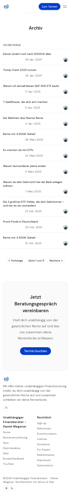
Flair (51, 482)
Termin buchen (35, 351)
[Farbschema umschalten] (9, 488)
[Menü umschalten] (65, 7)
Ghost (42, 482)
